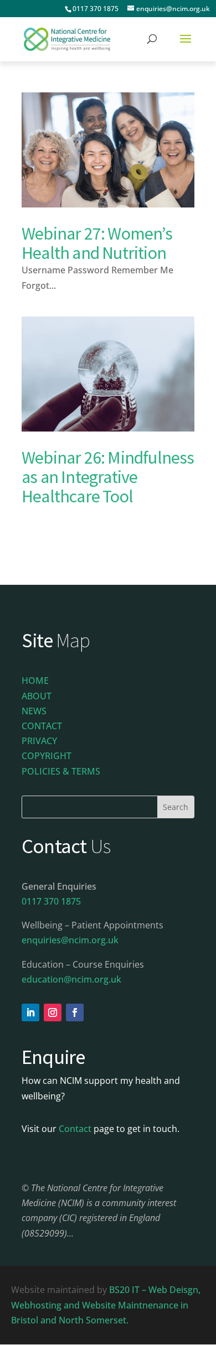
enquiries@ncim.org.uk (70, 940)
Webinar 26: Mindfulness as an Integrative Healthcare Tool (108, 476)
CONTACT (42, 726)
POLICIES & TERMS (61, 771)
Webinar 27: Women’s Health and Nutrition (97, 243)
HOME (35, 680)
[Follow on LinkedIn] (30, 1012)
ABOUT (37, 696)
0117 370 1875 (96, 8)
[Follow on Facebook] (75, 1012)
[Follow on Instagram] (52, 1012)
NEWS (34, 711)
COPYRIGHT (46, 756)
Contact (75, 1129)
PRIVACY (39, 741)
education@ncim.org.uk (71, 979)
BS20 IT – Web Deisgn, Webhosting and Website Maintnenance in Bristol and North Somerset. (105, 1305)
